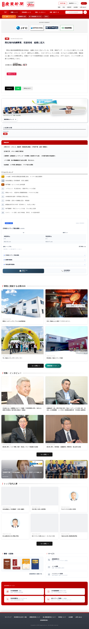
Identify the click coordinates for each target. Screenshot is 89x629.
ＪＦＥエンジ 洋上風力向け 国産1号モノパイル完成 (20, 188)
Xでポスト (9, 88)
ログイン (84, 3)
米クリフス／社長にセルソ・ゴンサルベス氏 (43, 536)
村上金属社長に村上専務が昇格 (11, 536)
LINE (18, 88)
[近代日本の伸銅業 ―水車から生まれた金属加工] (16, 564)
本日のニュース (11, 73)
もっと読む (35, 365)
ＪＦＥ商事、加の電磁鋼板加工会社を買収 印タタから (19, 160)
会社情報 (76, 7)
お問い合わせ (83, 7)
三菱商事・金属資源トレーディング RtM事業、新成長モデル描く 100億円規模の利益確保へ (30, 156)
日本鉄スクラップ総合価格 (12, 255)
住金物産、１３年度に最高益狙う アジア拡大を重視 (18, 164)
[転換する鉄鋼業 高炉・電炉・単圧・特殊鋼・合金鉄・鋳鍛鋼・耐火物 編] (7, 564)
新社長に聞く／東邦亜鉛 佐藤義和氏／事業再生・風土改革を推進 (64, 447)
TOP (5, 12)
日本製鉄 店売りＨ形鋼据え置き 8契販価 (17, 200)
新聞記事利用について (35, 617)
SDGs (46, 16)
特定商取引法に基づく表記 (20, 617)
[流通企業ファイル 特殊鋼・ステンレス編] (26, 564)
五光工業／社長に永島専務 (39, 509)
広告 (64, 7)
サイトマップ (8, 617)
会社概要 (71, 617)
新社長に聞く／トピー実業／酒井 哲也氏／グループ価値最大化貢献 (20, 447)
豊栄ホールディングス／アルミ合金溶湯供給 (14, 321)
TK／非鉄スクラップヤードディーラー (12, 358)
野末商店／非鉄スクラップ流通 (55, 358)
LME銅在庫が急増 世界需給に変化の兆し (17, 196)
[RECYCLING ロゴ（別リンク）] (80, 463)
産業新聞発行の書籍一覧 (35, 574)
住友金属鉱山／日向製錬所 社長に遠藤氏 (17, 180)
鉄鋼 (5, 134)
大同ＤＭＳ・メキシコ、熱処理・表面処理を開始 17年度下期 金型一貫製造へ (26, 147)
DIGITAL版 (62, 3)
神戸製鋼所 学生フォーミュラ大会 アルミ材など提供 (20, 208)
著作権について (62, 617)
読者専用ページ (73, 3)
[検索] (85, 12)
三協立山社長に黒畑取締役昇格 (69, 536)
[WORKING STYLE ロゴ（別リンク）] (36, 463)
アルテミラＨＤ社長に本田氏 (68, 509)
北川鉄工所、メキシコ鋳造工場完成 (13, 151)
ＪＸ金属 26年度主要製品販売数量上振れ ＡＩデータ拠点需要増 (23, 176)
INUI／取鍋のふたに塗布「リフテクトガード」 (59, 321)
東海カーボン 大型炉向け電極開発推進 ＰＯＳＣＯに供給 (21, 192)
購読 (59, 7)
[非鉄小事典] (35, 564)
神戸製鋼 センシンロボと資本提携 (15, 184)
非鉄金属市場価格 (10, 264)
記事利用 (69, 7)
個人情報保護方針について (49, 617)
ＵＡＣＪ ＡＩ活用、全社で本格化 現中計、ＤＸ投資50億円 (22, 212)
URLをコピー (27, 88)
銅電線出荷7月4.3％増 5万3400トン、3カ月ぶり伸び (20, 204)
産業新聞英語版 (44, 620)
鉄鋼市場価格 (8, 259)
